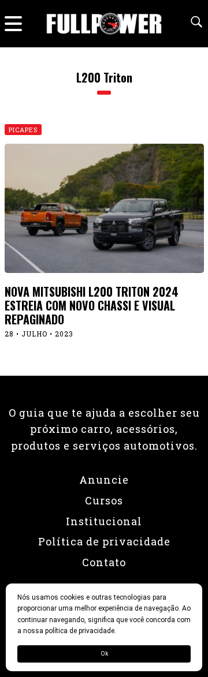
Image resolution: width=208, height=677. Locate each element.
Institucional (104, 521)
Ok (104, 653)
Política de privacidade (104, 541)
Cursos (104, 500)
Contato (104, 562)
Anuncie (104, 480)
